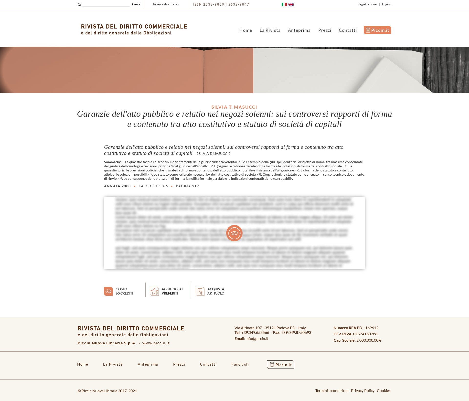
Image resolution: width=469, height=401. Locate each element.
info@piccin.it (256, 338)
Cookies (384, 390)
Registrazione (367, 4)
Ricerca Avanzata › (166, 4)
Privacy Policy (362, 390)
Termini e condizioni (332, 390)
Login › (386, 4)
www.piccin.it (156, 342)
